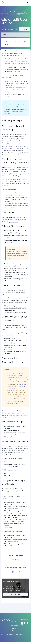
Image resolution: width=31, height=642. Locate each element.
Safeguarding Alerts (16, 87)
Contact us (24, 620)
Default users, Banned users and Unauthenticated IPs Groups (17, 62)
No (18, 571)
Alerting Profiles (11, 94)
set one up (13, 222)
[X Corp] (15, 560)
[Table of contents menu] (27, 41)
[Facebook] (12, 560)
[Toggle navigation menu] (27, 3)
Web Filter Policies (12, 81)
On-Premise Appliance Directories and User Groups (22, 13)
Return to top (8, 44)
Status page (15, 625)
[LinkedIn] (18, 560)
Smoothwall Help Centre (4, 12)
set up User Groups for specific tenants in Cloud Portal (16, 386)
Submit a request (15, 594)
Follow (25, 29)
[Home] (2, 2)
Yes (13, 571)
